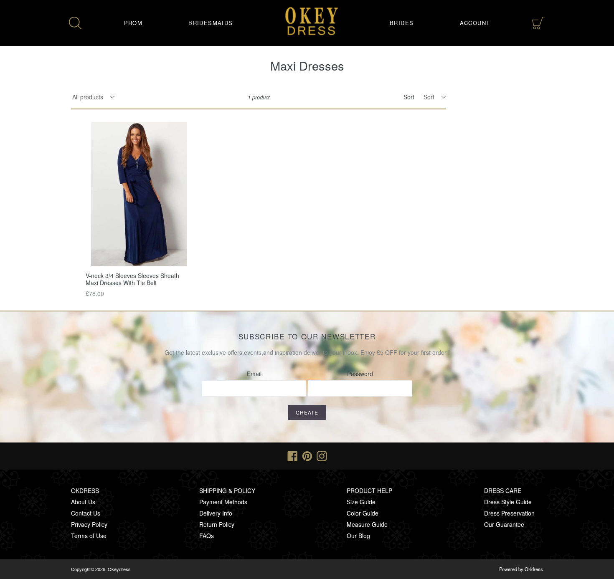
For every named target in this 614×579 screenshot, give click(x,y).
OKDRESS (85, 490)
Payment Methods (223, 502)
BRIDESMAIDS (210, 23)
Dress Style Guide (508, 502)
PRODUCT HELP (369, 490)
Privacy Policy (89, 524)
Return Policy (216, 524)
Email (254, 373)
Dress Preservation (509, 513)
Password (360, 373)
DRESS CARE (502, 490)
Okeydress (119, 569)
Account (475, 23)
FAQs (206, 535)
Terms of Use (89, 535)
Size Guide (361, 502)
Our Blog (358, 535)
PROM (133, 23)
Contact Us (85, 513)
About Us (83, 502)
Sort (408, 97)
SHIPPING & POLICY (227, 490)
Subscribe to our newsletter (307, 336)
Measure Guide (367, 524)
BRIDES (402, 23)
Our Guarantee (504, 524)
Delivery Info (215, 513)
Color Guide (362, 513)
